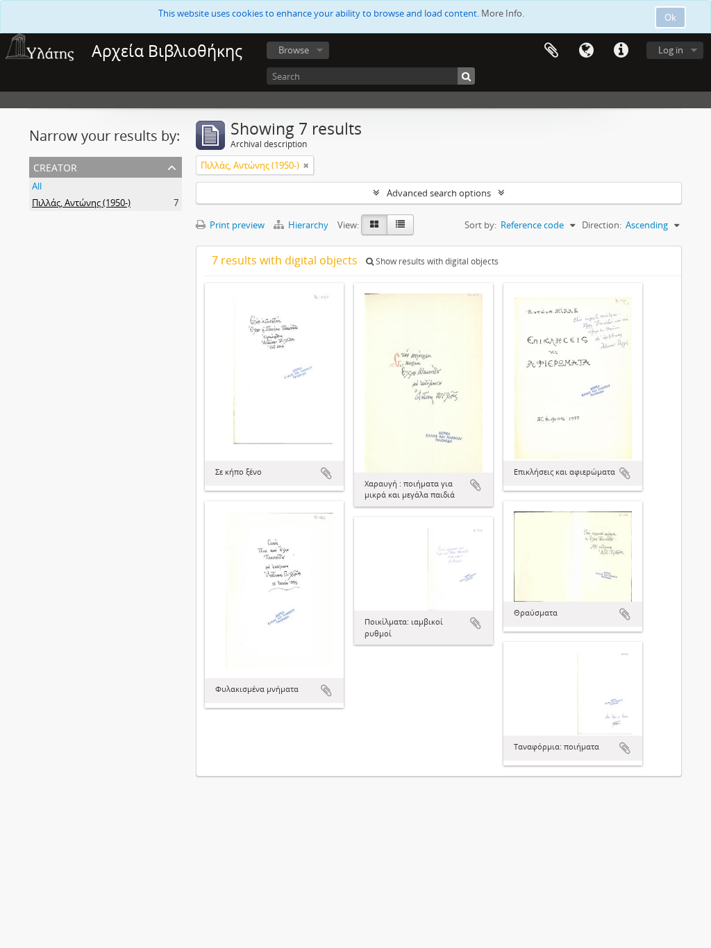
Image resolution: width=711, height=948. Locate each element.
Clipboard (551, 50)
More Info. (502, 13)
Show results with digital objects (436, 261)
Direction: (601, 225)
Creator (55, 166)
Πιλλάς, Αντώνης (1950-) (81, 202)
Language (586, 50)
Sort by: (480, 225)
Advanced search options (439, 193)
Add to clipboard (326, 473)
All (37, 186)
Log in (670, 50)
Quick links (620, 50)
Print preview (236, 225)
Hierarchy (308, 225)
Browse (293, 50)
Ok (670, 17)
